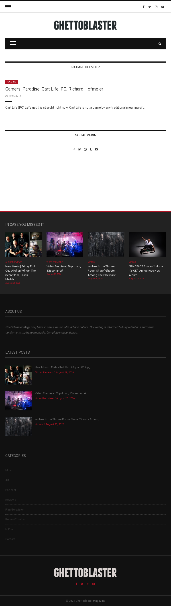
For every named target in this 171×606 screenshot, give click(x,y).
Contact (10, 539)
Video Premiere (55, 262)
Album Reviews (13, 262)
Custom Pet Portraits (18, 182)
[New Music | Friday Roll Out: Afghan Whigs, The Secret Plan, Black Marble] (23, 246)
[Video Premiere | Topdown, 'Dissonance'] (65, 246)
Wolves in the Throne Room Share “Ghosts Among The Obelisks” (102, 271)
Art (7, 480)
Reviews (10, 499)
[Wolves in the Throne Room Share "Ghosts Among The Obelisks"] (106, 246)
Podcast (10, 490)
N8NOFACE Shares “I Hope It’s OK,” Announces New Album (146, 271)
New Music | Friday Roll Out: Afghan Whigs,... (63, 367)
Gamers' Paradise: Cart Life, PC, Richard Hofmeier (54, 89)
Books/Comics (15, 519)
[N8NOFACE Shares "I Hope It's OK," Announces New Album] (147, 246)
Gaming (12, 82)
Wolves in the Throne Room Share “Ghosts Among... (68, 419)
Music (9, 470)
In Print (9, 529)
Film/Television (14, 509)
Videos (91, 262)
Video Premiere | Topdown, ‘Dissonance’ (60, 393)
